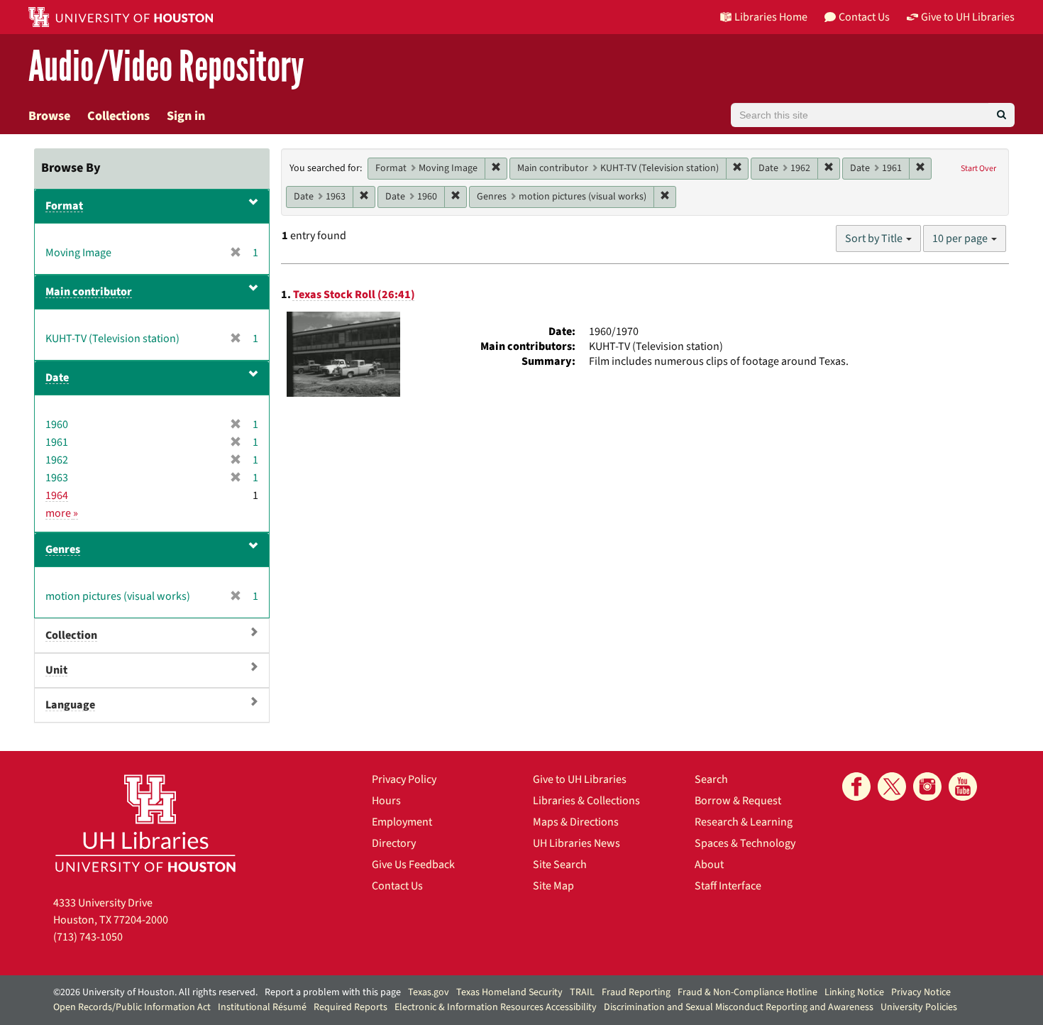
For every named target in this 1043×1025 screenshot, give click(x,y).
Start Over (978, 169)
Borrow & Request (738, 801)
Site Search (560, 864)
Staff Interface (728, 886)
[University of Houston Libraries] (145, 823)
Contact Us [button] (864, 17)
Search (711, 779)
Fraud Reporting (636, 992)
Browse (49, 116)
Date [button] (57, 377)
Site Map (553, 886)
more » (61, 513)
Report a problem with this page (333, 992)
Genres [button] (62, 549)
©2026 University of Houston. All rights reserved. (155, 992)
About (709, 864)
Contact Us (397, 886)
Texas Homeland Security (509, 992)
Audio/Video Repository (166, 67)
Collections (118, 116)
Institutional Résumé (262, 1007)
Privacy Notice (921, 992)
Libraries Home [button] (770, 17)
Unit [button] (56, 670)
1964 (56, 495)
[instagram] (927, 786)
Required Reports (350, 1007)
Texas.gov (428, 992)
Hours (386, 801)
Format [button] (64, 206)
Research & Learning (744, 822)
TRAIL (582, 992)
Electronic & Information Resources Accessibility (495, 1007)
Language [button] (70, 705)
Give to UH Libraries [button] (968, 17)
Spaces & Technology (745, 843)
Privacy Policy (404, 779)
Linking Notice (854, 992)
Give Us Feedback (413, 864)
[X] (892, 786)
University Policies (919, 1007)
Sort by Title (875, 238)
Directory (394, 843)
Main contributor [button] (88, 292)
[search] (1001, 115)
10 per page (961, 238)
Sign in (186, 116)
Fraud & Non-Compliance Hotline (747, 992)
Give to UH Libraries (580, 779)
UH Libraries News (576, 843)
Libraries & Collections (586, 801)
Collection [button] (71, 635)
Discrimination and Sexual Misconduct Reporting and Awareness (738, 1007)
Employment (402, 822)
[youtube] (963, 786)
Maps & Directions (576, 822)
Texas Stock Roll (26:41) (354, 294)
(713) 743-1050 (88, 937)
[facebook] (856, 786)
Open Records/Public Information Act (132, 1007)
